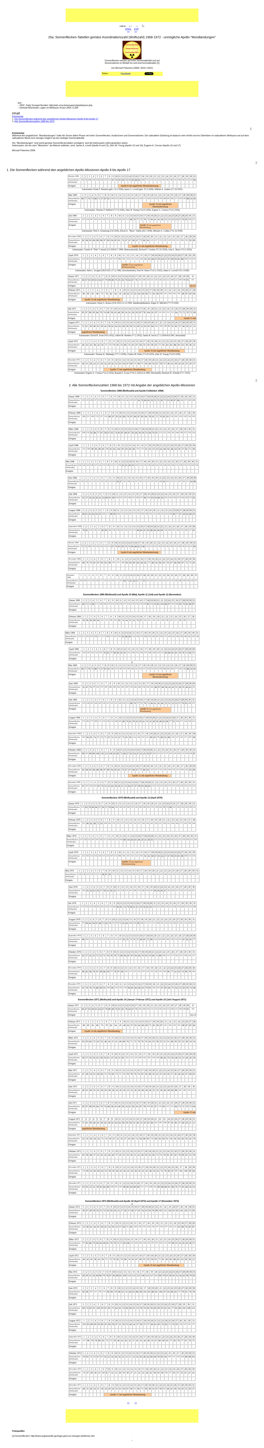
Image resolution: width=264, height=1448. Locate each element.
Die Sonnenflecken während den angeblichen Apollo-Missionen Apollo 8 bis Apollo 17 (56, 119)
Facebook (125, 73)
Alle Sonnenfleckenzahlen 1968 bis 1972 (34, 121)
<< (128, 31)
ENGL (128, 29)
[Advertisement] (123, 15)
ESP (136, 29)
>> (135, 31)
